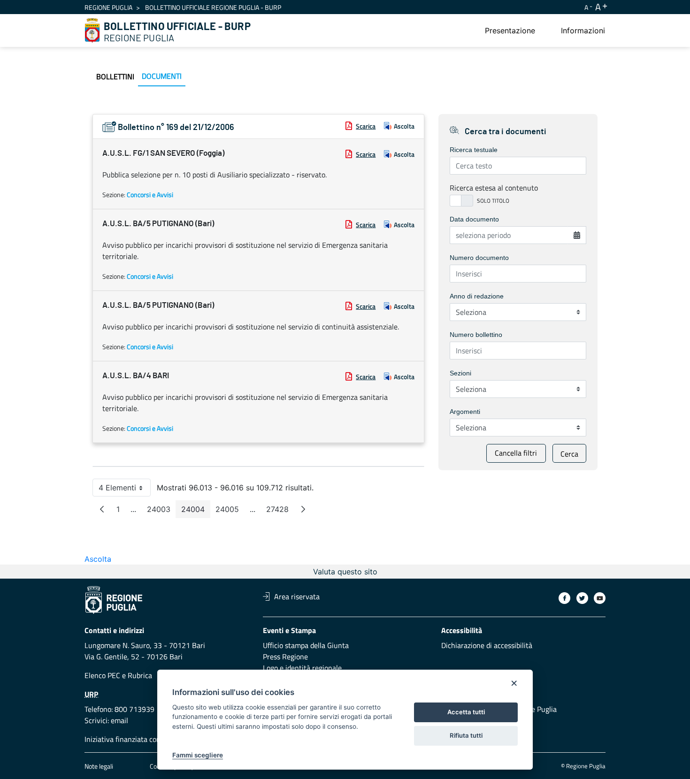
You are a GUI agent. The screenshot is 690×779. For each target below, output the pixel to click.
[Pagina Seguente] (303, 509)
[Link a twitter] (582, 598)
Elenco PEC (102, 675)
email (119, 720)
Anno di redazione (477, 296)
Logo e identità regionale (302, 667)
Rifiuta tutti (466, 735)
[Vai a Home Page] (92, 30)
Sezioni (460, 373)
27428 (280, 511)
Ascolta (404, 126)
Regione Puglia (108, 7)
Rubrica (140, 675)
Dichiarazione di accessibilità (486, 645)
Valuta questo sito (345, 571)
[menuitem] (510, 30)
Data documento (474, 219)
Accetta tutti (466, 712)
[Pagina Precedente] (101, 509)
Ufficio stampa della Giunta (306, 645)
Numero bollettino (476, 334)
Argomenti (465, 411)
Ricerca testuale (474, 149)
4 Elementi (125, 489)
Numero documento (479, 257)
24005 (230, 511)
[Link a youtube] (600, 598)
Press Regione (285, 656)
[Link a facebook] (564, 598)
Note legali (98, 766)
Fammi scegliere (197, 755)
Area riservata (297, 596)
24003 (161, 511)
